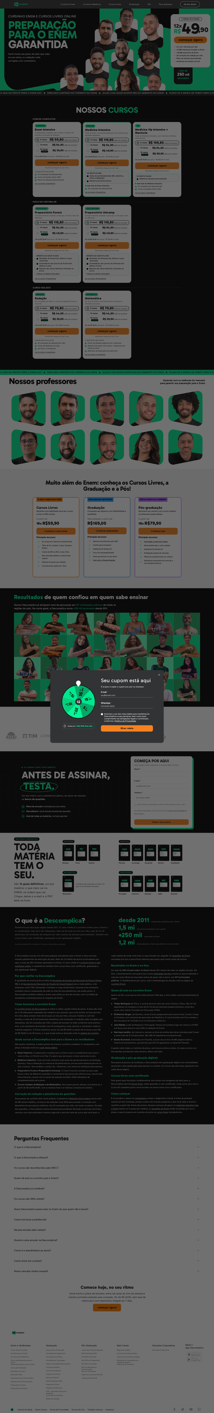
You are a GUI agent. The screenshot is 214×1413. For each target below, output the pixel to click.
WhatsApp (106, 703)
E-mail (104, 692)
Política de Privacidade (125, 721)
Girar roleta (126, 728)
